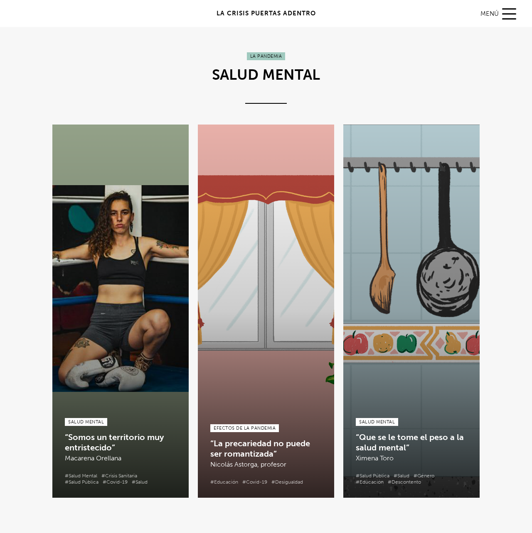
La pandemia (266, 56)
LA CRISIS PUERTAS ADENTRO (266, 13)
